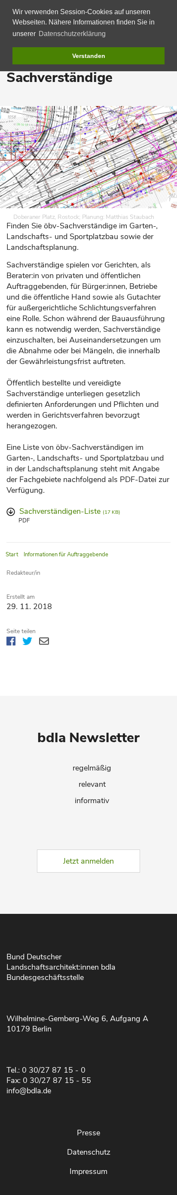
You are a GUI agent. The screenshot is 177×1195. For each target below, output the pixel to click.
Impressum (88, 1171)
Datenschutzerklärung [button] (72, 33)
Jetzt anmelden (88, 861)
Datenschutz (88, 1152)
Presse (88, 1133)
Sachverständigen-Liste (69, 511)
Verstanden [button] (88, 55)
